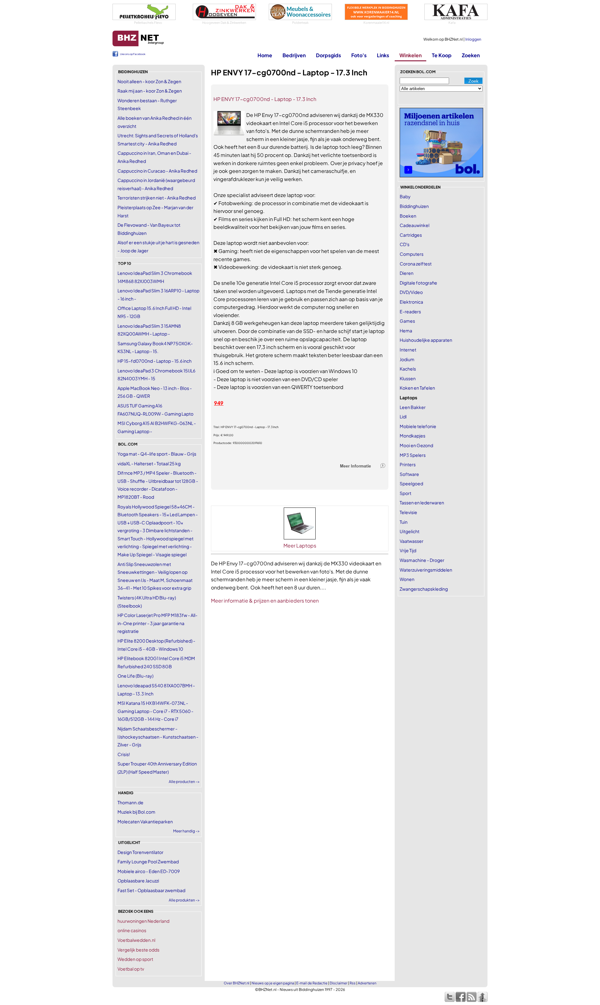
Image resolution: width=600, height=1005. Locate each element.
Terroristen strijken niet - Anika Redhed (157, 197)
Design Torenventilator (140, 852)
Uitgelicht (409, 531)
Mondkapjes (412, 435)
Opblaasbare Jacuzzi (138, 880)
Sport (405, 493)
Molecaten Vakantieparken (145, 821)
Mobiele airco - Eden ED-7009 (149, 871)
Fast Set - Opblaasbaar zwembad (151, 890)
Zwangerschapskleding (424, 589)
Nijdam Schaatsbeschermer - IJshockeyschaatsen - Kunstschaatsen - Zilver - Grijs (158, 736)
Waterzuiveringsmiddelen (426, 570)
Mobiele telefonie (418, 426)
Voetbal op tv (131, 969)
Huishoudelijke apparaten (426, 340)
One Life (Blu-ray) (135, 676)
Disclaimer (339, 983)
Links (383, 55)
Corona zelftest (416, 263)
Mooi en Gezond (416, 445)
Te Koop (442, 55)
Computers (411, 254)
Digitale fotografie (418, 282)
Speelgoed (411, 483)
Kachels (408, 368)
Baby (405, 196)
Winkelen (410, 55)
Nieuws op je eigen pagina (273, 983)
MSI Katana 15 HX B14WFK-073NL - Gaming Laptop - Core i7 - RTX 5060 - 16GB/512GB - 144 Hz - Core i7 (155, 711)
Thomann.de (130, 802)
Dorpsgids (328, 55)
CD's (404, 244)
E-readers (410, 311)
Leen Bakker (413, 407)
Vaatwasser (411, 541)
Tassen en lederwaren (422, 502)
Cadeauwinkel (414, 225)
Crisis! (124, 754)
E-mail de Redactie (312, 983)
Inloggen (473, 39)
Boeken (408, 216)
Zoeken (471, 55)
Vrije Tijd (408, 550)
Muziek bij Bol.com (136, 812)
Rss (353, 983)
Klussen (408, 378)
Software (409, 474)
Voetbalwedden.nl (136, 940)
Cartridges (411, 235)
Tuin (404, 522)
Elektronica (411, 302)
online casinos (132, 930)
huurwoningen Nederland (143, 921)
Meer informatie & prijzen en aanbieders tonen (265, 600)
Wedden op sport (135, 959)
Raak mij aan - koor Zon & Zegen (150, 90)
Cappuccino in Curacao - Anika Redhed (157, 171)
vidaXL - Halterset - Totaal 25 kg (149, 463)
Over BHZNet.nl (236, 983)
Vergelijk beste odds (138, 949)
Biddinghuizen (414, 206)
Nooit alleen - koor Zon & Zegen (149, 81)
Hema (406, 330)
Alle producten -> (184, 781)
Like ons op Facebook (132, 54)
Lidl (403, 416)
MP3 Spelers (413, 455)
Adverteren (367, 983)
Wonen (407, 579)
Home (265, 55)
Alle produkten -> (184, 900)
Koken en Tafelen (417, 388)
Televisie (408, 512)
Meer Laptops (299, 545)
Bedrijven (294, 55)
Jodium (407, 359)
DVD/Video (411, 292)
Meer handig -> (186, 831)
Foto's (359, 55)
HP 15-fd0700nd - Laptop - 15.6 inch (155, 361)
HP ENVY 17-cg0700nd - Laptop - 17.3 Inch (264, 99)
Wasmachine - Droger (422, 560)
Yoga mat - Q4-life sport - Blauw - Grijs (157, 454)
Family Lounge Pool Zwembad (148, 861)
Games (407, 321)
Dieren (406, 273)
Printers (408, 464)
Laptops (408, 397)
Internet (408, 349)
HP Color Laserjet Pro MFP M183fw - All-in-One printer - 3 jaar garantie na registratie (158, 623)
